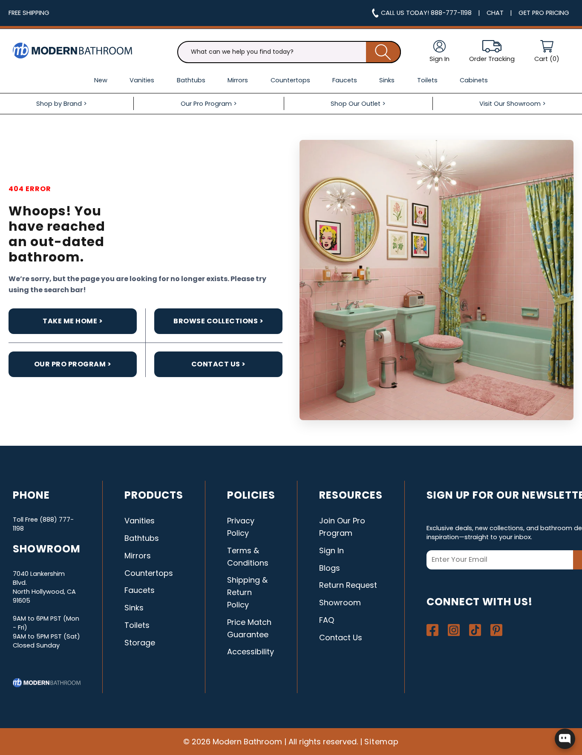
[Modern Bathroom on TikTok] (475, 630)
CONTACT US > (218, 364)
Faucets (139, 590)
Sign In (331, 550)
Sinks (134, 607)
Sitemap (381, 741)
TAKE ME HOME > (73, 321)
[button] (546, 52)
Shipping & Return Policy (247, 592)
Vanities (139, 520)
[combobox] (289, 52)
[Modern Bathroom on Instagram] (454, 630)
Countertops (148, 573)
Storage (139, 642)
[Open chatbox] (565, 739)
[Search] (383, 52)
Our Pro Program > (73, 364)
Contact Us (340, 637)
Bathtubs (141, 538)
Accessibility (250, 651)
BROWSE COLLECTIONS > (218, 321)
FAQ (326, 620)
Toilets (137, 625)
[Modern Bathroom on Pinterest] (496, 630)
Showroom (340, 602)
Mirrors (137, 555)
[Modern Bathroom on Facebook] (432, 630)
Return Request (348, 585)
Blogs (329, 568)
